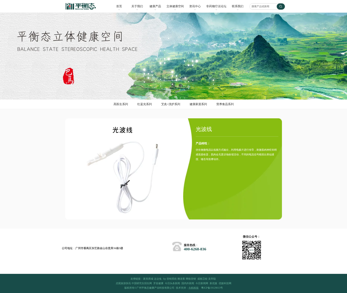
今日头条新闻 (172, 283)
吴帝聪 (212, 278)
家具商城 (148, 278)
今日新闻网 (202, 283)
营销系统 (172, 278)
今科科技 (194, 287)
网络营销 (191, 278)
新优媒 (213, 283)
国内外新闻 (187, 283)
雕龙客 (181, 278)
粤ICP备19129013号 (212, 287)
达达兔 (158, 278)
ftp (164, 278)
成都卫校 (202, 278)
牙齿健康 (158, 283)
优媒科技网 (225, 283)
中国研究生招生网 (142, 283)
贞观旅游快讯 (123, 283)
